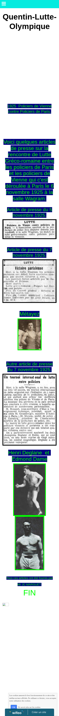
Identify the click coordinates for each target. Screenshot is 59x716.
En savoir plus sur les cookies (29, 707)
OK (13, 707)
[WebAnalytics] (5, 604)
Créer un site (39, 712)
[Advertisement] (29, 65)
